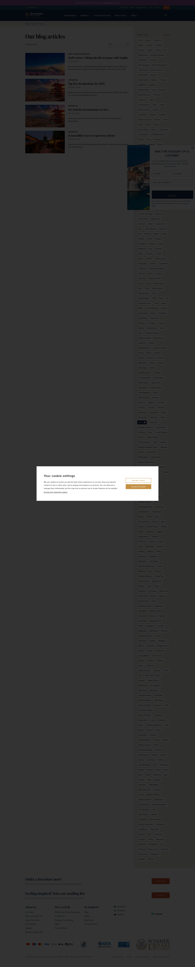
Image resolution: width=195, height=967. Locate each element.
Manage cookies (138, 480)
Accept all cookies (138, 486)
